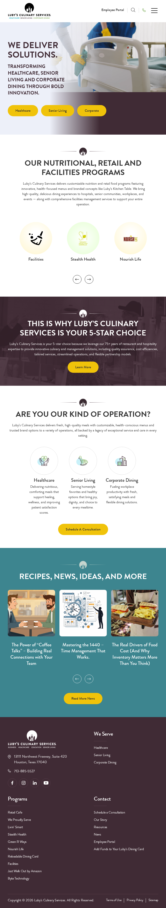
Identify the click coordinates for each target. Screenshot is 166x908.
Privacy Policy (135, 900)
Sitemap (153, 900)
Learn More (83, 367)
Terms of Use (113, 900)
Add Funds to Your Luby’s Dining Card (119, 849)
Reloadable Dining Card (23, 856)
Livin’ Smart (15, 827)
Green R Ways (17, 841)
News (97, 834)
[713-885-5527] (145, 10)
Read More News (83, 698)
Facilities (13, 863)
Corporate (92, 110)
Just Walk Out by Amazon (25, 871)
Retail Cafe (15, 812)
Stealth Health (17, 834)
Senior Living (58, 110)
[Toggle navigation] (154, 10)
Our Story (100, 819)
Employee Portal (112, 9)
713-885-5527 (24, 771)
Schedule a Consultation (83, 529)
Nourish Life (16, 849)
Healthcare (22, 110)
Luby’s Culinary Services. (50, 900)
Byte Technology (18, 878)
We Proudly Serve (19, 819)
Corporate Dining (105, 762)
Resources (100, 827)
